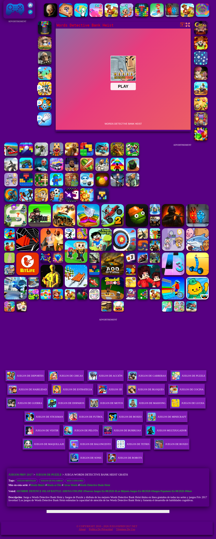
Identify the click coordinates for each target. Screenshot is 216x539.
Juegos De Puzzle (193, 375)
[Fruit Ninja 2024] (87, 170)
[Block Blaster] (87, 155)
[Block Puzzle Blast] (141, 16)
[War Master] (56, 185)
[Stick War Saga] (26, 200)
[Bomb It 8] (87, 185)
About (82, 529)
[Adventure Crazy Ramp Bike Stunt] (11, 200)
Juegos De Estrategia (77, 389)
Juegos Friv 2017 (20, 474)
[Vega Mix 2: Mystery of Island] (71, 185)
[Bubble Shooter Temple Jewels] (102, 185)
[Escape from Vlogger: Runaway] (132, 155)
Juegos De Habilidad (33, 389)
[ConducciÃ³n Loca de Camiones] (26, 170)
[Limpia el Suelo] (157, 16)
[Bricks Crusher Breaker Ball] (26, 155)
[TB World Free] (11, 185)
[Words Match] (201, 63)
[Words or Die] (201, 48)
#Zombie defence (29, 491)
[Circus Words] (201, 33)
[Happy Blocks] (102, 200)
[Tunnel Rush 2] (202, 16)
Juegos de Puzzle (49, 474)
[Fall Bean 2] (96, 16)
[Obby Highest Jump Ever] (117, 170)
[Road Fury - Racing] (102, 155)
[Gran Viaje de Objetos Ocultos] (44, 48)
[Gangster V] (71, 155)
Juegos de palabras (52, 481)
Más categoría (75, 481)
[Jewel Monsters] (201, 139)
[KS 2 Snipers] (41, 155)
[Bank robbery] (132, 185)
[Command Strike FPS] (11, 170)
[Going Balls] (132, 170)
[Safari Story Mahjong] (117, 185)
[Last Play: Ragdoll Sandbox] (44, 63)
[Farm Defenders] (117, 155)
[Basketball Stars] (71, 170)
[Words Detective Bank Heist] (201, 79)
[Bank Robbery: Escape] (102, 170)
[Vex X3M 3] (187, 16)
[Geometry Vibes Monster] (71, 200)
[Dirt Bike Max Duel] (201, 94)
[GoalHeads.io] (44, 109)
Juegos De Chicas (71, 375)
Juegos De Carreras (152, 375)
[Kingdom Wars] (44, 94)
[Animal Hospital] (56, 155)
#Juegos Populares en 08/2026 (167, 491)
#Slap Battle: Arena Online (62, 491)
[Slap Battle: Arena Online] (44, 124)
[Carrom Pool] (66, 16)
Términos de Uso (125, 529)
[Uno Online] (81, 16)
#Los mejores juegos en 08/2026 (133, 491)
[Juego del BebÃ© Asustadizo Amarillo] (50, 16)
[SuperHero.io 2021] (201, 124)
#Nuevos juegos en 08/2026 (98, 491)
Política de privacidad (101, 529)
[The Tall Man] (111, 16)
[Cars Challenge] (56, 170)
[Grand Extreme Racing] (11, 155)
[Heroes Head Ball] (56, 200)
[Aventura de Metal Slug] (41, 200)
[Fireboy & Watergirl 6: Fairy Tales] (172, 16)
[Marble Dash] (201, 109)
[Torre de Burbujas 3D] (44, 33)
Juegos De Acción (111, 375)
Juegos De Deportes (30, 375)
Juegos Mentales (26, 481)
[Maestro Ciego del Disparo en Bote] (44, 79)
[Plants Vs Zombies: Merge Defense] (87, 200)
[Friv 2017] (30, 7)
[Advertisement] (17, 74)
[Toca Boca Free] (126, 16)
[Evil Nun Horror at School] (41, 170)
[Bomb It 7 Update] (41, 185)
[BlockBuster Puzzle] (26, 185)
